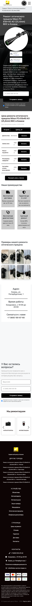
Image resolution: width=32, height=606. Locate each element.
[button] (3, 427)
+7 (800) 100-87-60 (16, 318)
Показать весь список (16, 178)
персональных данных (16, 401)
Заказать (24, 136)
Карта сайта (27, 601)
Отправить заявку (16, 99)
